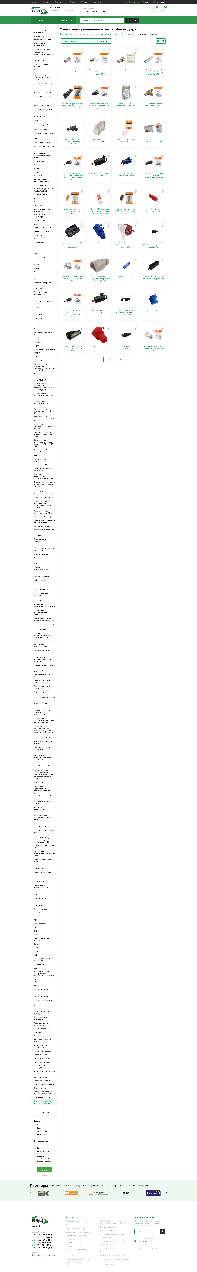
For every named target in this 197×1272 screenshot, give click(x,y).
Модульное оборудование (44, 349)
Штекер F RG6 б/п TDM (126, 70)
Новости (45, 2)
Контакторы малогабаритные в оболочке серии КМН (42, 788)
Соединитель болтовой (43, 654)
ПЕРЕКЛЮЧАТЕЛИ (41, 231)
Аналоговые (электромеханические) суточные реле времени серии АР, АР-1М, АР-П (43, 729)
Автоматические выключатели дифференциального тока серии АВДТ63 (44, 377)
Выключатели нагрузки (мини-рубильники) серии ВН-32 (43, 434)
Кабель (37, 165)
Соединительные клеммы (44, 665)
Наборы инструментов (43, 83)
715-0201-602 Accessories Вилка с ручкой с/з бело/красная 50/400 (126, 245)
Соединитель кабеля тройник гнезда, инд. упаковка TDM (153, 106)
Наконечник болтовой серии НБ (42, 600)
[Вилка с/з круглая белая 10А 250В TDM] (126, 128)
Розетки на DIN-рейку (42, 517)
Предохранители (40, 881)
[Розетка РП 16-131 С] (153, 299)
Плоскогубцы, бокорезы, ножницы (43, 101)
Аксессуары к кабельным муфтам (44, 531)
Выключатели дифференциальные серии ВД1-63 (44, 426)
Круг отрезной (39, 288)
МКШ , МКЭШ (39, 205)
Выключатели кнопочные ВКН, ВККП (43, 742)
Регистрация (161, 2)
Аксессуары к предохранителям (41, 886)
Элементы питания (41, 1112)
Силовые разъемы (41, 996)
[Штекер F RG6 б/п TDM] (126, 58)
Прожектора (39, 964)
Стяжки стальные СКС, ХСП (43, 675)
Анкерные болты (40, 242)
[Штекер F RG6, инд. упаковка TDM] (72, 58)
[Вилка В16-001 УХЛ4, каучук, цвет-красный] (153, 198)
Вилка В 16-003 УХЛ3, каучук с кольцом (99, 174)
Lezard (39, 1128)
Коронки (37, 275)
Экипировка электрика (43, 113)
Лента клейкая (39, 584)
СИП (36, 931)
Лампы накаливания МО (43, 133)
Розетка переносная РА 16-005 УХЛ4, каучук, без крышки (72, 348)
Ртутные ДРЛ (39, 161)
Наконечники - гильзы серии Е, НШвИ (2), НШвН (44, 605)
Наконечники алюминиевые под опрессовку (41, 612)
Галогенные (38, 120)
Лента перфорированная (44, 298)
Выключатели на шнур (43, 1152)
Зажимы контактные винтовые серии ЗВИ (42, 559)
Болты (36, 246)
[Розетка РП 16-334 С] (126, 265)
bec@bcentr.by (142, 1241)
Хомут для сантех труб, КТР (43, 334)
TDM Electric (42, 1131)
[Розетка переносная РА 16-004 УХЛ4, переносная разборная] (153, 231)
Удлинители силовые (42, 1062)
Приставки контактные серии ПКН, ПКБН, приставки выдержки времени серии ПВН (43, 839)
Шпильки (37, 342)
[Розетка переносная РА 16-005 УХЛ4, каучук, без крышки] (72, 335)
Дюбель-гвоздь (40, 257)
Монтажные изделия (42, 526)
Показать (44, 1170)
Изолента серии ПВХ (42, 573)
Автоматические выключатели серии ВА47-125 (44, 403)
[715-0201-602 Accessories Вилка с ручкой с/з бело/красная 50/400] (126, 231)
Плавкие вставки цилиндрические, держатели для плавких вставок (43, 504)
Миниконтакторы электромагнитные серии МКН (44, 817)
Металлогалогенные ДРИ (44, 146)
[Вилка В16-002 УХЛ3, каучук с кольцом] (99, 299)
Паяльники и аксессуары (43, 96)
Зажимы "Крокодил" (42, 554)
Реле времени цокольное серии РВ (44, 860)
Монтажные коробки (42, 1097)
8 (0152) (93, 11)
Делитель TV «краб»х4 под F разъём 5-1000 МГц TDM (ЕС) (153, 348)
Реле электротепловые (43, 872)
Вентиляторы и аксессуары (40, 31)
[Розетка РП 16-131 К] (99, 335)
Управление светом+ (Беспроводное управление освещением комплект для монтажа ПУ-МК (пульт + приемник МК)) (44, 976)
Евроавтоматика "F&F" (43, 39)
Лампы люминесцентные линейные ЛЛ (43, 125)
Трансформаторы (41, 1036)
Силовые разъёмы (41, 989)
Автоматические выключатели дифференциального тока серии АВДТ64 (44, 386)
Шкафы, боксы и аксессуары (40, 1067)
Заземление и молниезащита (39, 44)
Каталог (42, 20)
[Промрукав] (98, 1191)
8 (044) (43, 1245)
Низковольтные (40, 891)
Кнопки (36, 224)
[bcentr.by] (39, 10)
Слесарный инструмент (43, 109)
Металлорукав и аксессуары (40, 1018)
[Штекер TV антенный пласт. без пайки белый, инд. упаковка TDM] (153, 58)
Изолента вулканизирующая (41, 568)
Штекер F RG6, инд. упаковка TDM (72, 71)
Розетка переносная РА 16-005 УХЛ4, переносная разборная (126, 312)
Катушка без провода (42, 1051)
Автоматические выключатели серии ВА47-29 (44, 411)
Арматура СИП (40, 535)
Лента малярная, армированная (40, 293)
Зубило (36, 272)
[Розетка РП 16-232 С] (99, 231)
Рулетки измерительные (43, 105)
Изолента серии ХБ (41, 576)
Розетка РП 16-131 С (153, 310)
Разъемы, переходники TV (43, 1157)
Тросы (36, 329)
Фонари (37, 985)
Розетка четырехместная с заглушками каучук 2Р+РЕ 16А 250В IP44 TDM (72, 106)
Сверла (37, 322)
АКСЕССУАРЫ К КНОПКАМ (40, 216)
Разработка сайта (141, 1248)
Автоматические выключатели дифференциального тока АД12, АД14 (44, 367)
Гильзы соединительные (43, 545)
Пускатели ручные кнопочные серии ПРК (43, 512)
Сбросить (44, 1176)
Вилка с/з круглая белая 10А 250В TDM (126, 140)
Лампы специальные (42, 142)
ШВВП (36, 934)
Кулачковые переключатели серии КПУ (42, 809)
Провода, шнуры (40, 909)
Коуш (36, 279)
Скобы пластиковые (42, 650)
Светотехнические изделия (41, 939)
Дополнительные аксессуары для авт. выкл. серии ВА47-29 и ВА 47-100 (44, 443)
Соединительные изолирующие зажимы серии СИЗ (42, 659)
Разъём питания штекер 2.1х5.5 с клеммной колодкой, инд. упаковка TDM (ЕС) (72, 313)
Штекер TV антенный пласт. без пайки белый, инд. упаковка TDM (153, 72)
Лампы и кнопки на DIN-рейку (43, 460)
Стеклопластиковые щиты (44, 1084)
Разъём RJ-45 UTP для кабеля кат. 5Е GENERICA (126, 105)
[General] (153, 1191)
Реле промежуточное (42, 865)
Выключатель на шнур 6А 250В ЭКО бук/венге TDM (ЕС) (126, 211)
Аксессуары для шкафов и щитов (44, 1072)
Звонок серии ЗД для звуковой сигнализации (43, 451)
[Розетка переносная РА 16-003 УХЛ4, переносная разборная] (72, 128)
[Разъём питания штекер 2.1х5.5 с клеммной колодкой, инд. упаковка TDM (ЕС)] (72, 299)
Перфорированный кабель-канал (41, 1024)
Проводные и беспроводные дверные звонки (43, 54)
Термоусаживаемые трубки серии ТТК (42, 681)
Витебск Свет (42, 1134)
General (37, 944)
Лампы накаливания (41, 129)
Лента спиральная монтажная (41, 594)
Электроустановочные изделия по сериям (43, 1108)
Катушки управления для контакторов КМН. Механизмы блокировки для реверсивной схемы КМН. (43, 774)
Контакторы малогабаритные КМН (42, 795)
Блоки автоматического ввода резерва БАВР (43, 737)
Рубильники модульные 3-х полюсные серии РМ (44, 521)
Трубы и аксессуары (42, 1029)
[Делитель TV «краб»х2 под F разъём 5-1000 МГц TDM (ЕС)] (72, 265)
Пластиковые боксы (42, 1081)
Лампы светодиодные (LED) (42, 138)
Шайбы (37, 338)
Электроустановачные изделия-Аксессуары (43, 1102)
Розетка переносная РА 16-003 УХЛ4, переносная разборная (72, 141)
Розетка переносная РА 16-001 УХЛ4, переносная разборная (153, 279)
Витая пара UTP (40, 185)
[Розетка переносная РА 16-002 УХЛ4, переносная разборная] (72, 231)
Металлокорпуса (40, 1077)
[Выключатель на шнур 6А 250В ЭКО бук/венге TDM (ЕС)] (126, 198)
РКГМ (36, 927)
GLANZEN (38, 947)
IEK (52, 1125)
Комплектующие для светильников (42, 959)
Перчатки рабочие (41, 629)
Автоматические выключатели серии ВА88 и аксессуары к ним (44, 720)
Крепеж (37, 239)
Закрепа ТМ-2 (39, 563)
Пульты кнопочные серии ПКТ (44, 846)
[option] (43, 1193)
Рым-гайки (38, 314)
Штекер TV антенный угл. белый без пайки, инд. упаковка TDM (99, 72)
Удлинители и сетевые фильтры (43, 1040)
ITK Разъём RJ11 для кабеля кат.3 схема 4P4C (153, 140)
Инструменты (39, 60)
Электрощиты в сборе (43, 1088)
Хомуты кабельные (41, 703)
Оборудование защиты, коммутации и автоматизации (43, 712)
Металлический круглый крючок (43, 302)
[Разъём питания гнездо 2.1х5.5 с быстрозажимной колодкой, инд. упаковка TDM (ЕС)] (99, 92)
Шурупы (37, 346)
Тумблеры (38, 235)
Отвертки (37, 87)
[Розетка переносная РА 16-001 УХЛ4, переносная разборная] (153, 265)
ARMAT (37, 353)
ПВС (35, 920)
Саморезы (38, 318)
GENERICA (38, 360)
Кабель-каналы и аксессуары (40, 1007)
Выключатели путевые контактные (43, 748)
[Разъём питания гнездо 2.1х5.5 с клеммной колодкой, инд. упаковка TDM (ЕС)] (153, 162)
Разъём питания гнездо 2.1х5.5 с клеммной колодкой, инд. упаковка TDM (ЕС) (153, 176)
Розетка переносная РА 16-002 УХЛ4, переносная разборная (72, 245)
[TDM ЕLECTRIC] (71, 1191)
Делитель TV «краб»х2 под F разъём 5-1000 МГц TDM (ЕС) (72, 279)
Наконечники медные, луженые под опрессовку (44, 619)
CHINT (36, 357)
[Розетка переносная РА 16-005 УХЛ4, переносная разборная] (126, 299)
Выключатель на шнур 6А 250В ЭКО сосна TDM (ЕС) (72, 211)
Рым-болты (38, 311)
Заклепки (37, 268)
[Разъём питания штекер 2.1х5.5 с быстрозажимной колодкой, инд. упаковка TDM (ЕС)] (72, 162)
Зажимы (37, 264)
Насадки (37, 307)
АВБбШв (37, 172)
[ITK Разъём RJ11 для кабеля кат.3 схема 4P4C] (153, 128)
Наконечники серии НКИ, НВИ (44, 625)
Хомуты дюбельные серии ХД (44, 698)
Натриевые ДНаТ (41, 150)
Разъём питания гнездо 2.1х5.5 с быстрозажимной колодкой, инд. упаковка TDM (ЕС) (99, 107)
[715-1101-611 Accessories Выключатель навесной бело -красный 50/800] (99, 198)
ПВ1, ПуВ (37, 913)
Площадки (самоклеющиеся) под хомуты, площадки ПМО (43, 635)
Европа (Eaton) (39, 220)
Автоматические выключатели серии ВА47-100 (44, 395)
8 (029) (43, 1242)
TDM (36, 951)
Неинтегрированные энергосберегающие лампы (42, 155)
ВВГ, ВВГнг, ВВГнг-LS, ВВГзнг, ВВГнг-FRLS (42, 180)
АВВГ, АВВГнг (39, 176)
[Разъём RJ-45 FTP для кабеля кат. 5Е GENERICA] (99, 128)
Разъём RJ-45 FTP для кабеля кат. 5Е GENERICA (99, 140)
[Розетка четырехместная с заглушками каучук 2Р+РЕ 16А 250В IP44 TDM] (72, 92)
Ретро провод (39, 924)
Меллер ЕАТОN (40, 465)
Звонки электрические (43, 49)
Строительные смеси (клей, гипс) (42, 670)
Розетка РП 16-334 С (126, 277)
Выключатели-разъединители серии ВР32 (42, 765)
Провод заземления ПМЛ (44, 641)
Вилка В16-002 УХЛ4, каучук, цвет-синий (126, 174)
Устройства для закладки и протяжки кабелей (44, 693)
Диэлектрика (39, 36)
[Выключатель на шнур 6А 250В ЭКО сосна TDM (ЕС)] (72, 198)
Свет (36, 968)
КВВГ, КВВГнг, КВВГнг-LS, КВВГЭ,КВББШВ (44, 190)
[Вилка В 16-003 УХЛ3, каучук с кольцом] (99, 162)
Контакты (97, 2)
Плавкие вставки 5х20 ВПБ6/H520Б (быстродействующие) (43, 492)
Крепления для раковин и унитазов (44, 284)
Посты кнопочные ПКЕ (43, 826)
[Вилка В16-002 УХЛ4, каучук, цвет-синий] (126, 162)
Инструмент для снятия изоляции (43, 65)
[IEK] (44, 1191)
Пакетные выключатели (43, 823)
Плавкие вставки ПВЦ (42, 497)
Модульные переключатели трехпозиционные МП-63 (44, 476)
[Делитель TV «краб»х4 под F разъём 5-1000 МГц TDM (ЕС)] (153, 335)
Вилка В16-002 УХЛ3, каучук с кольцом (99, 311)
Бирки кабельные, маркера (41, 540)
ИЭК (35, 455)
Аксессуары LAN (44, 1145)
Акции (33, 2)
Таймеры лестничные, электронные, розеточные (44, 877)
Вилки (39, 1148)
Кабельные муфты (41, 580)
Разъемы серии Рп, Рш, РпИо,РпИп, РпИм (43, 645)
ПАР (35, 894)
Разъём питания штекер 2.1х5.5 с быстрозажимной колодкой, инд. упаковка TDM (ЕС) (72, 176)
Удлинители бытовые (42, 1058)
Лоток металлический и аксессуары (43, 1012)
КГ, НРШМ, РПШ (40, 194)
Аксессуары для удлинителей (40, 1046)
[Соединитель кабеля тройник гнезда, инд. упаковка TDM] (153, 92)
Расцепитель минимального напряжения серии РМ (44, 853)
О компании (59, 2)
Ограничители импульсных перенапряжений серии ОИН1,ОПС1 (44, 484)
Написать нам (134, 2)
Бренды (63, 20)
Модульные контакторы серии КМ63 (43, 469)
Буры (36, 250)
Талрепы (37, 325)
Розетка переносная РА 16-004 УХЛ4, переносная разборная (153, 245)
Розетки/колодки (44, 1162)
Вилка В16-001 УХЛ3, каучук (126, 347)
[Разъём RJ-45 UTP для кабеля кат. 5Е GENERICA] (126, 92)
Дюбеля (37, 261)
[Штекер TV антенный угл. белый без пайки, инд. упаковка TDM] (99, 58)
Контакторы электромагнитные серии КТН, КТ (44, 801)
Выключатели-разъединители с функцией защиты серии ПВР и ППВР (43, 756)
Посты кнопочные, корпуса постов (44, 831)
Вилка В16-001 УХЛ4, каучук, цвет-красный (153, 210)
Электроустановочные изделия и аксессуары (43, 1093)
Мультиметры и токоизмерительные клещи (42, 77)
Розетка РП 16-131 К (99, 346)
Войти (147, 2)
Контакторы (38, 782)
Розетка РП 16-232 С (99, 243)
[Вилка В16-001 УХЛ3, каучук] (126, 335)
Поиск (130, 20)
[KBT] (126, 1191)
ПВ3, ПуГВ (38, 916)
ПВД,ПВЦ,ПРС (40, 898)
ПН (35, 902)
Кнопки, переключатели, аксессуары (43, 210)
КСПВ (36, 202)
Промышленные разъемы (44, 993)
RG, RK (36, 168)
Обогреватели (39, 707)
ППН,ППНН (38, 905)
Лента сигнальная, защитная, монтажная (42, 588)
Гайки (36, 253)
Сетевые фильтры (41, 1055)
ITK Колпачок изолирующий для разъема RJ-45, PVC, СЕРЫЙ (99, 279)
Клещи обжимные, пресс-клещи (44, 71)
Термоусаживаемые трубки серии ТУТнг (42, 687)
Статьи (72, 2)
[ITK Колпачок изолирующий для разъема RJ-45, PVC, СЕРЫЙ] (99, 265)
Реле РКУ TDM (40, 868)
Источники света (40, 116)
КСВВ (36, 198)
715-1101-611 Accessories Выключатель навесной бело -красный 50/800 (99, 211)
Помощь (84, 2)
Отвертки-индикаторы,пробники (42, 91)
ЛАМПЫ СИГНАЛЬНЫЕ (43, 228)
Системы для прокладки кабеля (43, 1001)
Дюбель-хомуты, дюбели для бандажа (44, 549)
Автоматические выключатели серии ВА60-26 (44, 419)
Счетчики (37, 1032)
